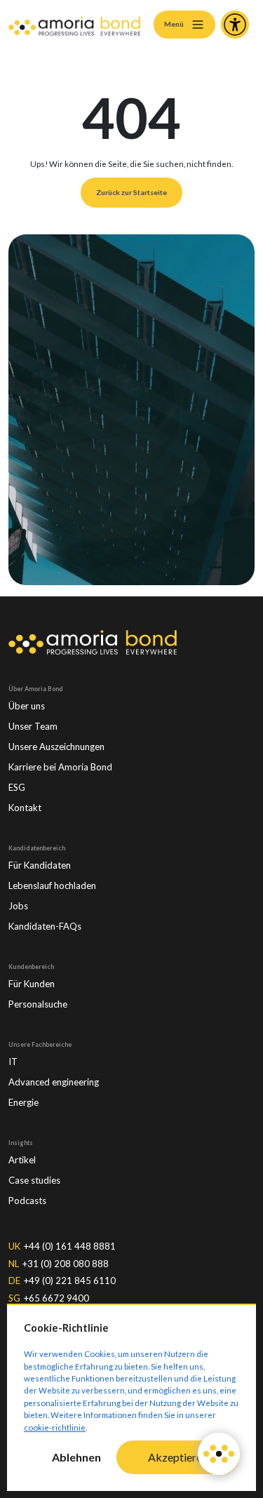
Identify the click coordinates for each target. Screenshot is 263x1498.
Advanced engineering (53, 1082)
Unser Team (33, 726)
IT (13, 1061)
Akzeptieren (178, 1457)
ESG (16, 787)
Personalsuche (37, 1004)
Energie (23, 1102)
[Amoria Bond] (74, 24)
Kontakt (24, 807)
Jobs (18, 905)
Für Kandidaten (39, 865)
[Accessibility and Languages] (235, 24)
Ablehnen (76, 1457)
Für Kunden (31, 983)
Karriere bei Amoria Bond (60, 767)
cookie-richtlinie (55, 1427)
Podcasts (27, 1200)
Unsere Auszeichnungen (56, 746)
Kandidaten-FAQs (44, 926)
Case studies (34, 1180)
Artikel (22, 1159)
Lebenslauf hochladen (52, 885)
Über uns (26, 705)
